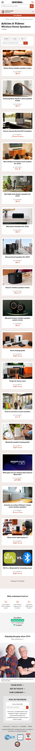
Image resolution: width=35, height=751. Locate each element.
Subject (6, 39)
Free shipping (17, 15)
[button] (33, 663)
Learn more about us (17, 639)
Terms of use (15, 726)
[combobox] (17, 6)
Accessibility (23, 726)
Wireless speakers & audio (11, 19)
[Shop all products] (2, 2)
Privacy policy (6, 726)
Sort (22, 39)
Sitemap (30, 726)
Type (14, 39)
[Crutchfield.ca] (18, 2)
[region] (17, 662)
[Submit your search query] (32, 6)
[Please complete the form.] (25, 43)
